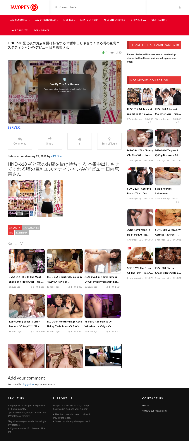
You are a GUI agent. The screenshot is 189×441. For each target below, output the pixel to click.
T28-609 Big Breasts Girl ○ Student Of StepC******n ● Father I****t (24, 326)
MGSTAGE (69, 20)
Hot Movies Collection (149, 80)
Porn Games (41, 30)
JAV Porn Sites (19, 30)
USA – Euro (159, 20)
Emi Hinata (21, 232)
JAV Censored (19, 20)
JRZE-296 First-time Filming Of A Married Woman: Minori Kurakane (101, 281)
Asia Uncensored (115, 20)
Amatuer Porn (89, 20)
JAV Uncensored (45, 20)
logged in (28, 384)
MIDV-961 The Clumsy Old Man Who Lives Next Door (140, 155)
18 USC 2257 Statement (154, 410)
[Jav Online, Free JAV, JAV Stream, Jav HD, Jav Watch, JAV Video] (23, 7)
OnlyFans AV (138, 20)
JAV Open (57, 156)
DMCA (145, 405)
